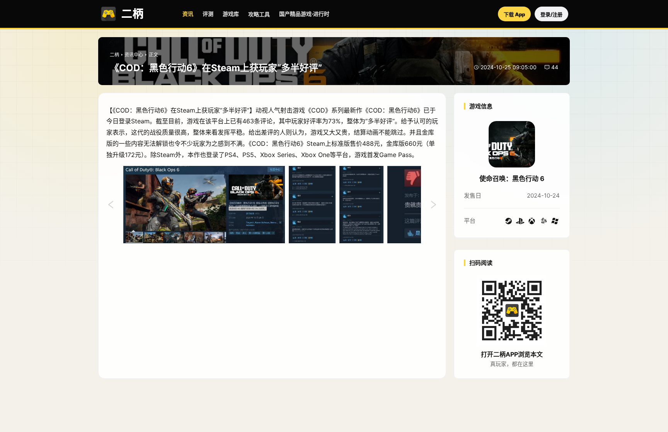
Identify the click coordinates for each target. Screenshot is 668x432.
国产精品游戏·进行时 (304, 13)
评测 (208, 13)
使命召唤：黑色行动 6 (511, 179)
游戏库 (231, 13)
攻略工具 (259, 14)
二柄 (114, 55)
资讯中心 (133, 55)
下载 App (514, 14)
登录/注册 (551, 14)
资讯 (187, 13)
